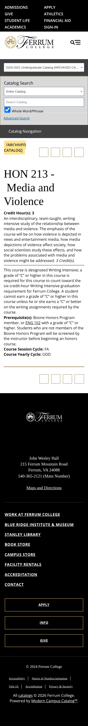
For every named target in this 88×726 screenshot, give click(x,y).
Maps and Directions (44, 487)
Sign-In (51, 27)
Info (44, 622)
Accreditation (21, 574)
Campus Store (20, 554)
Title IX (14, 686)
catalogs (25, 695)
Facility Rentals (23, 564)
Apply (49, 7)
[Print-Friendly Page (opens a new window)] (67, 152)
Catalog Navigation (24, 131)
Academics (15, 27)
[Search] (79, 102)
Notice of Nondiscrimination (49, 678)
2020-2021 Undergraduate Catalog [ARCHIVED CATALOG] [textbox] (42, 67)
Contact (14, 584)
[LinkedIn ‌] (58, 439)
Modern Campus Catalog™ (54, 700)
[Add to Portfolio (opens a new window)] (43, 152)
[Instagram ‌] (29, 439)
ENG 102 (33, 322)
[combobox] (44, 67)
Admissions (16, 7)
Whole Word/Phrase (27, 111)
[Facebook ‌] (20, 439)
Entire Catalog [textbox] (16, 91)
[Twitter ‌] (39, 439)
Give (9, 14)
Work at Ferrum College (32, 514)
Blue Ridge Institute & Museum (39, 524)
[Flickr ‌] (49, 439)
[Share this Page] (55, 152)
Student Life (17, 20)
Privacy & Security (61, 686)
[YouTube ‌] (68, 439)
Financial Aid (57, 20)
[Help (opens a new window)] (79, 152)
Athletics (53, 14)
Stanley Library (23, 534)
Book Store (17, 544)
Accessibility (17, 678)
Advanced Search (17, 118)
